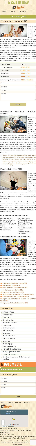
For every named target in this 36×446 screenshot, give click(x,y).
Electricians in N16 (6, 228)
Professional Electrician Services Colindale (25, 221)
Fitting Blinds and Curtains (12, 349)
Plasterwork (7, 325)
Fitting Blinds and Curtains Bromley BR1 (15, 288)
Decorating (6, 333)
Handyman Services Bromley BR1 (13, 292)
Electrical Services (9, 338)
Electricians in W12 (6, 218)
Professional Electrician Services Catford (7, 221)
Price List (12, 11)
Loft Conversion (8, 330)
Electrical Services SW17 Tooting (8, 225)
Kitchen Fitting (7, 315)
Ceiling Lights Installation (11, 352)
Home (4, 11)
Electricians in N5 (5, 230)
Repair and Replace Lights (12, 354)
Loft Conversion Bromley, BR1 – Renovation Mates (18, 294)
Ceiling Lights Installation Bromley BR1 (15, 283)
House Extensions (9, 336)
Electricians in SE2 (24, 218)
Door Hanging (7, 344)
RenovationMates (16, 440)
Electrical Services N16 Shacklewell (25, 232)
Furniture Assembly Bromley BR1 (13, 290)
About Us (10, 402)
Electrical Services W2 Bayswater (25, 225)
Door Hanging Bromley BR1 (11, 285)
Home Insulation (8, 320)
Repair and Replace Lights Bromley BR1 (15, 303)
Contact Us (22, 11)
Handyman (6, 341)
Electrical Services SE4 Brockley (25, 229)
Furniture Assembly (9, 346)
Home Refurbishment (10, 323)
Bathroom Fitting (8, 312)
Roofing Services (8, 328)
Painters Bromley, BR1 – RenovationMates (16, 296)
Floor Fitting (7, 317)
